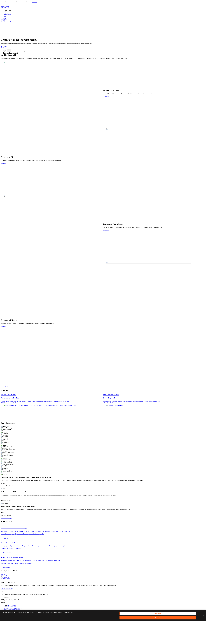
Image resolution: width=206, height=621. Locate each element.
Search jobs (4, 51)
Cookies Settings (157, 613)
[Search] (9, 50)
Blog (5, 16)
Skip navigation (5, 6)
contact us (34, 2)
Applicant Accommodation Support (13, 608)
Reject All (157, 617)
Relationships (7, 14)
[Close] (203, 615)
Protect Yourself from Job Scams (12, 609)
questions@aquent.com (10, 606)
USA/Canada (5, 580)
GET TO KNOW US (6, 589)
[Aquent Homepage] (5, 7)
